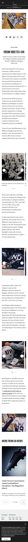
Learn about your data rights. (9, 535)
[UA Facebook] (20, 518)
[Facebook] (10, 37)
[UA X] (13, 518)
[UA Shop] (3, 518)
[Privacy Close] (25, 524)
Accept (6, 539)
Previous (4, 170)
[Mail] (21, 37)
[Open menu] (3, 3)
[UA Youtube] (17, 518)
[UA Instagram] (10, 518)
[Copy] (17, 37)
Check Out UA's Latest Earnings (14, 7)
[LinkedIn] (14, 37)
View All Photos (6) (22, 415)
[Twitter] (6, 37)
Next (21, 170)
